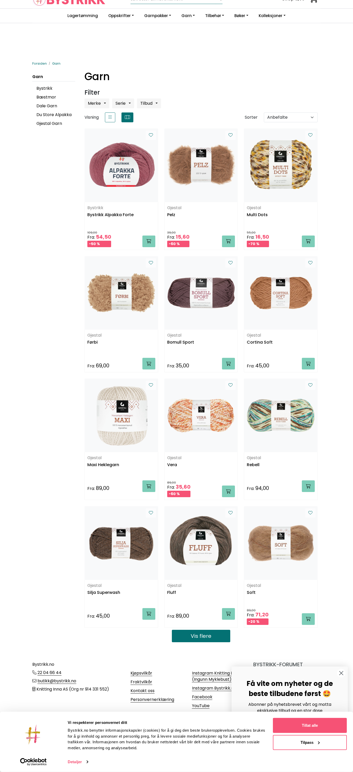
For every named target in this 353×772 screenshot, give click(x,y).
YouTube (201, 706)
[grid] (127, 117)
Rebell (253, 465)
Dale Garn (46, 106)
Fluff (171, 592)
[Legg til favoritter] (151, 135)
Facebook (202, 697)
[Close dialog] (341, 673)
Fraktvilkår (141, 682)
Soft (251, 592)
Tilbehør (213, 15)
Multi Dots (257, 215)
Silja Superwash (103, 592)
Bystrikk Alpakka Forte (110, 215)
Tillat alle (310, 725)
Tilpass (307, 742)
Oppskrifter (119, 15)
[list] (110, 117)
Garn (186, 15)
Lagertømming (82, 15)
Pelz (171, 215)
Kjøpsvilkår (141, 673)
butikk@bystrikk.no (56, 681)
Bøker (239, 15)
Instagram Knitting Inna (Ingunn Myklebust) (216, 676)
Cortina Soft (260, 342)
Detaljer (75, 762)
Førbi (92, 342)
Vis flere (201, 636)
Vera (172, 465)
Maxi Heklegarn (103, 465)
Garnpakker (156, 15)
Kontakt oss (143, 691)
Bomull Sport (180, 342)
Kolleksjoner (270, 15)
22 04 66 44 (49, 673)
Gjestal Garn (49, 123)
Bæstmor (46, 97)
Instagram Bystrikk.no (214, 688)
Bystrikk (44, 88)
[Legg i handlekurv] (148, 241)
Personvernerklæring (152, 699)
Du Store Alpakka (54, 115)
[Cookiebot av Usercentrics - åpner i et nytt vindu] (33, 762)
